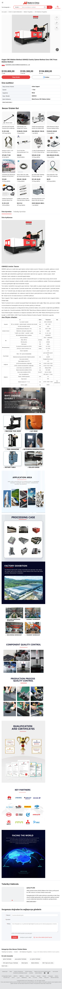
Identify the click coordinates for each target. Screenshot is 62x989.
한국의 (13, 977)
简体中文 (16, 976)
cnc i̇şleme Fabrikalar (35, 959)
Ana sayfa (4, 12)
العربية (18, 977)
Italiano (56, 976)
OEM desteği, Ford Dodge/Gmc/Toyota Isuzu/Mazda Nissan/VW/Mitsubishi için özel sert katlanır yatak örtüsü (23, 127)
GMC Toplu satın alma (47, 963)
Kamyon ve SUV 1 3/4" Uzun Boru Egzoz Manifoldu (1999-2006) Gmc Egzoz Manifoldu (8, 151)
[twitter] (48, 973)
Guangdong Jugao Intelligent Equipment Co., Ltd (17, 64)
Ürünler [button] (17, 7)
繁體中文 (22, 976)
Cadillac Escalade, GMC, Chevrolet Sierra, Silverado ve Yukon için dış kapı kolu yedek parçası (23, 199)
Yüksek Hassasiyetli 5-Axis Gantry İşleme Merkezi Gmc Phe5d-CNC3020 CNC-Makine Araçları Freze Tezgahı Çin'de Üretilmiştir (53, 151)
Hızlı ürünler (55, 971)
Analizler (31, 973)
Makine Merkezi (35, 963)
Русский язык (6, 977)
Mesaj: (8, 924)
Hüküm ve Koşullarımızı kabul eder (38, 983)
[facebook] (44, 973)
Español (38, 976)
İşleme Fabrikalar (7, 959)
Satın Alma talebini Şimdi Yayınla (43, 937)
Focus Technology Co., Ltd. (30, 980)
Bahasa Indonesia (55, 977)
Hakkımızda (4, 971)
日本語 (27, 976)
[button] (2, 2)
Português (50, 976)
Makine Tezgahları (28, 12)
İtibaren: (8, 915)
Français (33, 976)
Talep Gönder (16, 77)
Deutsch (44, 976)
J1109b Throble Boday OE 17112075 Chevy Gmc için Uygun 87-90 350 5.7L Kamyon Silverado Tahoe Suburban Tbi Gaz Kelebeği (38, 151)
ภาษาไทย (35, 977)
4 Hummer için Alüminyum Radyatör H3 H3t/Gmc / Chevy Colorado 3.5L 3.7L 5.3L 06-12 (8, 175)
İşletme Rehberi (38, 973)
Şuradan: (8, 919)
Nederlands (24, 977)
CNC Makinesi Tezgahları (41, 12)
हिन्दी (30, 977)
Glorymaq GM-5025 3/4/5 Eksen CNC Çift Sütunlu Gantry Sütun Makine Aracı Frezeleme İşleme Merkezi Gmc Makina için (38, 199)
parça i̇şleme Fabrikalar (20, 959)
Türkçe (40, 977)
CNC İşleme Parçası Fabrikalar (10, 963)
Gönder (15, 937)
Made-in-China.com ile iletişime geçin (42, 971)
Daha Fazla (5, 966)
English (9, 976)
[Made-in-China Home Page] (31, 2)
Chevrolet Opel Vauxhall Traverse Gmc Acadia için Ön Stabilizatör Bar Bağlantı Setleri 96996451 (8, 127)
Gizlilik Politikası (28, 971)
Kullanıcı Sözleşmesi (18, 971)
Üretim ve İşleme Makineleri (15, 12)
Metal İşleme (24, 963)
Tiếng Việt (46, 977)
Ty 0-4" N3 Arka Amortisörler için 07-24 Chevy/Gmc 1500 (22, 151)
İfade (11, 971)
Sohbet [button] (47, 77)
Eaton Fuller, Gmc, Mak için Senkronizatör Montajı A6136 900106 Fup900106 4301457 (23, 175)
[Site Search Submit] (49, 7)
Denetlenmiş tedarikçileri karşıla (20, 973)
